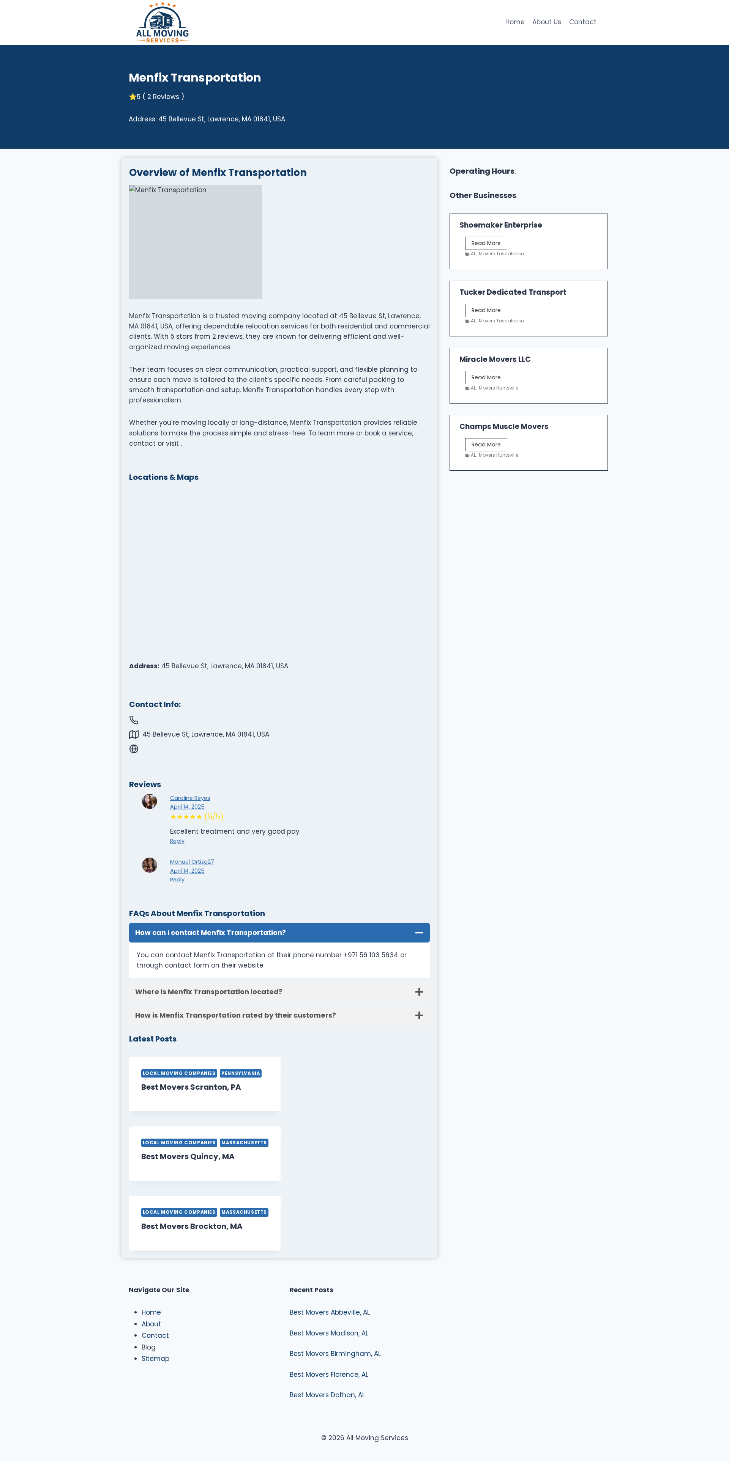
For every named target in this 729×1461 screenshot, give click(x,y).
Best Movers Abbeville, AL (330, 1312)
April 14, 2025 (187, 807)
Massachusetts (244, 1143)
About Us (546, 22)
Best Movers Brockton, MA (192, 1226)
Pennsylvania (240, 1073)
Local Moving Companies (179, 1073)
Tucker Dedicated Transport (512, 292)
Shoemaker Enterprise (500, 225)
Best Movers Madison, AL (329, 1333)
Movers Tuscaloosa (501, 253)
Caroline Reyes (190, 798)
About (151, 1324)
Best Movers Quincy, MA (188, 1156)
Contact (582, 22)
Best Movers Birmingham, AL (335, 1353)
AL (473, 253)
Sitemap (155, 1358)
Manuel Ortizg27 (192, 862)
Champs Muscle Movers (504, 426)
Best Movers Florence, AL (329, 1374)
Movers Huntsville (498, 388)
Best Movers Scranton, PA (191, 1087)
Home (515, 22)
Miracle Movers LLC (495, 359)
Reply (177, 841)
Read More (489, 244)
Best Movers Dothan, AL (327, 1395)
